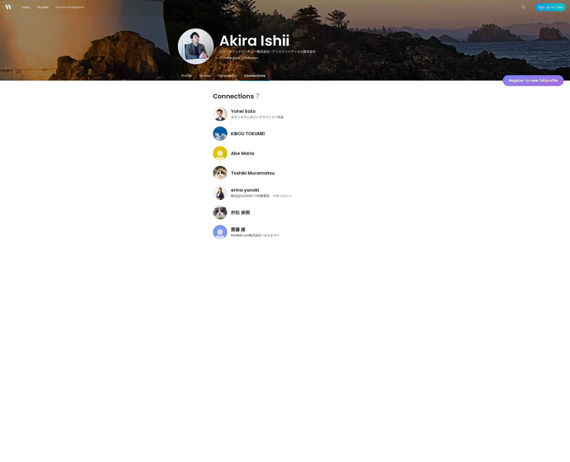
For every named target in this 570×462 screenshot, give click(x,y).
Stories (205, 75)
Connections (254, 75)
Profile (186, 75)
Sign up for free (550, 7)
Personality (227, 75)
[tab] (187, 75)
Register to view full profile (533, 80)
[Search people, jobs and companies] (523, 7)
